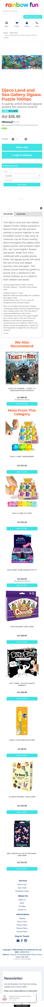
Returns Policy (22, 928)
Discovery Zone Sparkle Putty (22, 570)
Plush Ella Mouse (14, 998)
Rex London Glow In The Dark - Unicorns (22, 854)
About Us (22, 900)
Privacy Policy (22, 925)
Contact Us (22, 910)
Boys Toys (14, 33)
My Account (22, 884)
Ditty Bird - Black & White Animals (22, 684)
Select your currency (32, 17)
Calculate (22, 184)
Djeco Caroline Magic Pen (22, 740)
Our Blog (22, 906)
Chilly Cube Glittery (22, 513)
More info (16, 122)
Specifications (21, 214)
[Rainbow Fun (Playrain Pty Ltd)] (22, 4)
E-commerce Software (20, 959)
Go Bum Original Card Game (22, 797)
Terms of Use (22, 922)
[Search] (40, 11)
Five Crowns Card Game (22, 627)
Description (8, 214)
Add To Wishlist (23, 155)
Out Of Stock (22, 404)
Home (5, 33)
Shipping (22, 918)
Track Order (22, 888)
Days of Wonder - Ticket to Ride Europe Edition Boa (22, 390)
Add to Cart (22, 147)
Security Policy (22, 931)
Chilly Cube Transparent (22, 457)
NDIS (22, 903)
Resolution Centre (22, 891)
